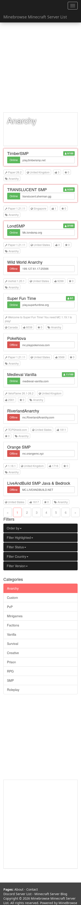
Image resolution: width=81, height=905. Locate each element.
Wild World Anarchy (25, 262)
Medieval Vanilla (21, 374)
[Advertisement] (40, 67)
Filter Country (16, 556)
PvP (10, 606)
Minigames (14, 616)
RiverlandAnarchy (23, 411)
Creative (13, 653)
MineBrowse (67, 903)
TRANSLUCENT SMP (27, 189)
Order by (13, 528)
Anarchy (13, 588)
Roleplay (13, 689)
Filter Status (15, 547)
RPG (10, 671)
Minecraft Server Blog (50, 894)
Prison (11, 662)
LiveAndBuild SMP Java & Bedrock (38, 483)
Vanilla (11, 634)
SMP (10, 680)
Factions (13, 625)
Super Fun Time (21, 298)
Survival (12, 643)
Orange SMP (19, 447)
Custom (12, 597)
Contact (32, 889)
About (18, 889)
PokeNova (16, 338)
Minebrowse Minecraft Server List (35, 17)
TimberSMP (18, 153)
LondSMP (16, 226)
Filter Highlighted (19, 537)
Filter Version (16, 566)
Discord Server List (17, 894)
